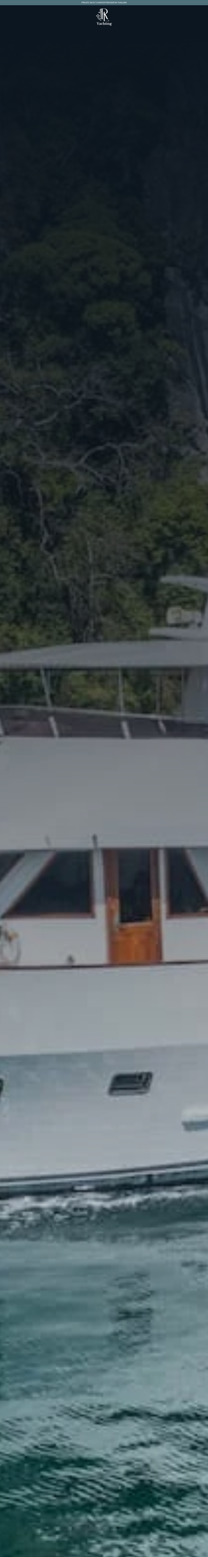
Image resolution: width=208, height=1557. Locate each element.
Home (80, 37)
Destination (120, 37)
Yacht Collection (98, 37)
